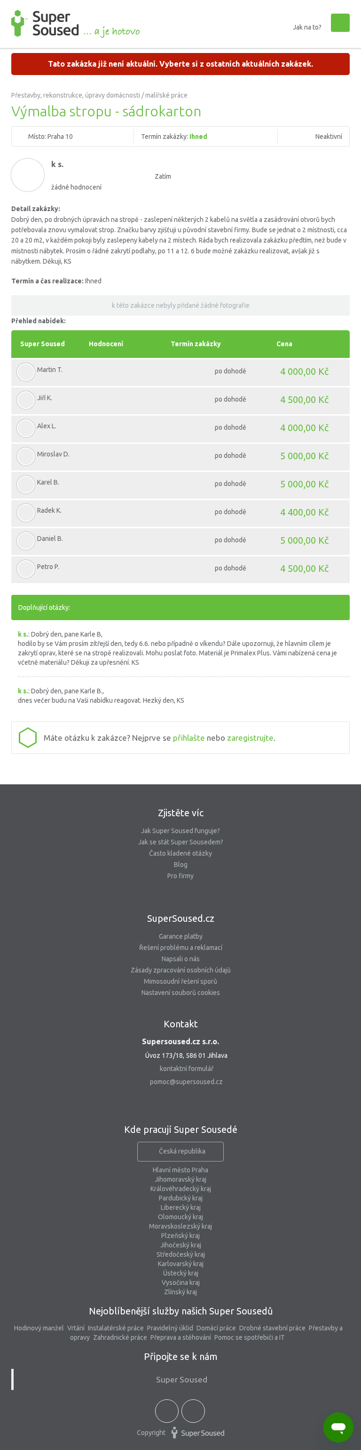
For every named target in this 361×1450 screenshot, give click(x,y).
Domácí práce (216, 1328)
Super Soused (42, 344)
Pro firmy (180, 876)
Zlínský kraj (180, 1292)
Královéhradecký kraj (180, 1188)
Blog (181, 864)
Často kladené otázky (180, 853)
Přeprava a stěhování (180, 1337)
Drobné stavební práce (272, 1328)
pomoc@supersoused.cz (186, 1082)
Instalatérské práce (116, 1328)
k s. (57, 163)
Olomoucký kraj (180, 1217)
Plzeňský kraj (180, 1235)
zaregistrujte (250, 737)
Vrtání (76, 1328)
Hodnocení (106, 344)
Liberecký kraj (181, 1207)
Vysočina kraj (181, 1282)
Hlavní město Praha (180, 1170)
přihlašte (189, 737)
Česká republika (182, 1151)
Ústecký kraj (180, 1273)
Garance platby (181, 936)
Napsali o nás (181, 959)
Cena (284, 344)
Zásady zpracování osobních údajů (181, 970)
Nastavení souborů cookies (180, 992)
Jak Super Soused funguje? (180, 831)
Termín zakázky (196, 344)
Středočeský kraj (181, 1254)
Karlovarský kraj (181, 1264)
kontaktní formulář (186, 1068)
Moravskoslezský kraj (180, 1226)
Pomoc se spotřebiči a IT (249, 1337)
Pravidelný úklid (170, 1328)
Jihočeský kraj (180, 1245)
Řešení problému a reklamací (180, 947)
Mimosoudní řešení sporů (180, 981)
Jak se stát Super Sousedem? (180, 842)
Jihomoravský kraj (180, 1179)
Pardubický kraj (181, 1198)
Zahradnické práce (120, 1337)
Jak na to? (307, 27)
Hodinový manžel (39, 1328)
